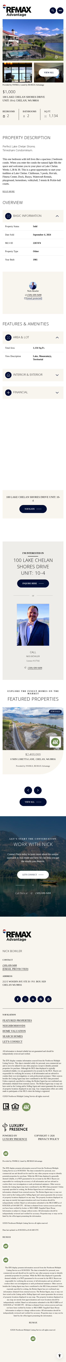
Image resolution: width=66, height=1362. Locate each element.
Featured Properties (17, 1020)
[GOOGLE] (40, 999)
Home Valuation (14, 1031)
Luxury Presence (15, 1139)
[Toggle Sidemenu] (60, 10)
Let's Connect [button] (12, 1041)
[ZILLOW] (48, 999)
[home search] (53, 10)
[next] (38, 790)
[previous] (28, 790)
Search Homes (13, 1036)
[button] (33, 875)
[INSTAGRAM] (25, 999)
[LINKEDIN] (33, 999)
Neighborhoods (14, 1025)
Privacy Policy (48, 1139)
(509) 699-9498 (34, 295)
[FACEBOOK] (17, 999)
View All (49, 72)
